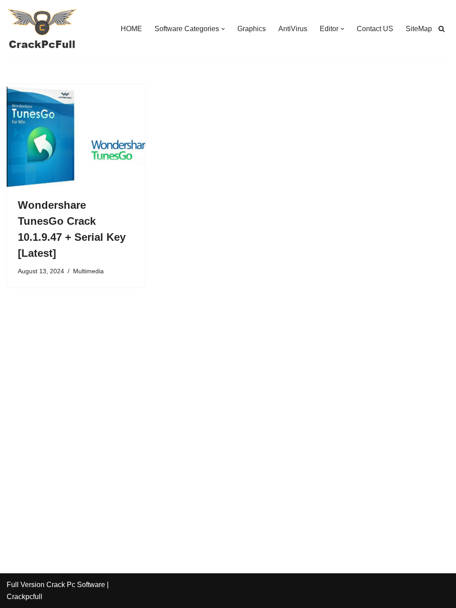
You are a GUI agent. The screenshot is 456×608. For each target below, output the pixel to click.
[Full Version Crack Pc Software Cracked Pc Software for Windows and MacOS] (42, 28)
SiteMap (419, 28)
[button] (223, 29)
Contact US (375, 28)
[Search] (441, 28)
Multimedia (88, 271)
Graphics (251, 28)
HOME (131, 28)
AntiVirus (292, 28)
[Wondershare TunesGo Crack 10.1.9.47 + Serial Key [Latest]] (76, 136)
